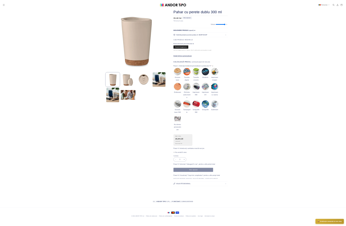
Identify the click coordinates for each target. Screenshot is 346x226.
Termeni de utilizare (179, 216)
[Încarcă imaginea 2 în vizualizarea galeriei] (128, 79)
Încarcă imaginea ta (181, 47)
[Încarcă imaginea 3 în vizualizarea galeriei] (143, 79)
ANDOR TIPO (138, 216)
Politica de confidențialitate (165, 216)
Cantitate (175, 156)
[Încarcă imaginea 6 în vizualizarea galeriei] (128, 95)
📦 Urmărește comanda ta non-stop (330, 221)
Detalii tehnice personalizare (182, 56)
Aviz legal (200, 216)
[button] (4, 5)
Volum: (213, 24)
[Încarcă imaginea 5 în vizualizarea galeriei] (112, 95)
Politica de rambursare (151, 216)
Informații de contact (210, 216)
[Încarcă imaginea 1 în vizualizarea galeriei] (112, 79)
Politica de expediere (191, 216)
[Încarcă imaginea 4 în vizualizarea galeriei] (159, 79)
